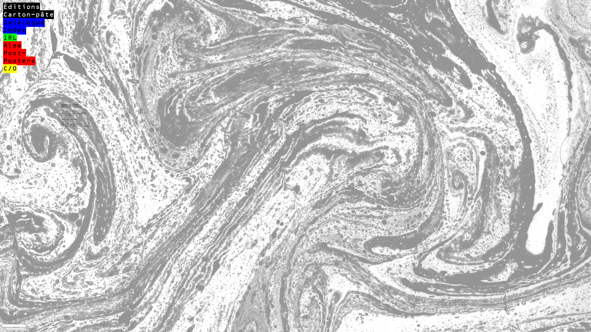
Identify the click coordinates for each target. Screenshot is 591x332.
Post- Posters (19, 57)
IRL (10, 38)
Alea (12, 45)
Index (14, 30)
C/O (10, 68)
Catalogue (24, 22)
